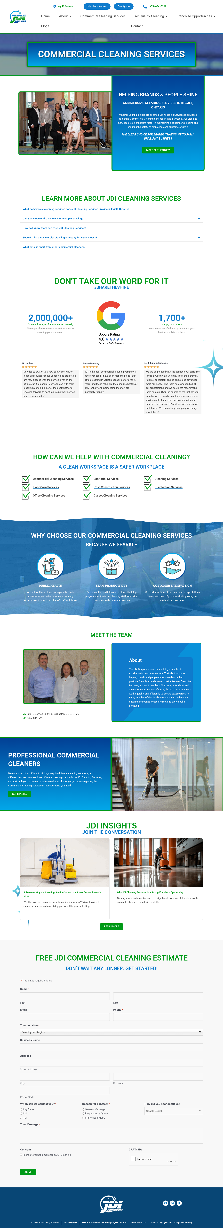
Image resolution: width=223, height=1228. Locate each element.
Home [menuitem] (45, 16)
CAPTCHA (135, 1149)
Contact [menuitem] (137, 26)
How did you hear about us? (162, 1103)
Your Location (29, 1025)
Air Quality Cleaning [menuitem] (149, 16)
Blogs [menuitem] (45, 26)
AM (25, 1113)
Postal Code (27, 1097)
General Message (95, 1109)
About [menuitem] (63, 16)
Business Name (30, 1040)
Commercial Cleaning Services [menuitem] (103, 16)
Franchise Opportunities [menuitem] (194, 16)
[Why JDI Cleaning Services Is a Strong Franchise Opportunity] (158, 862)
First (22, 1002)
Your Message (30, 1124)
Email (24, 1009)
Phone (118, 1009)
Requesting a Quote (96, 1113)
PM (25, 1117)
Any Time (28, 1109)
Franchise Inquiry (95, 1117)
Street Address (29, 1069)
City (22, 1083)
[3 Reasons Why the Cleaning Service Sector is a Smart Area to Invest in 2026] (64, 862)
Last (115, 1002)
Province (118, 1083)
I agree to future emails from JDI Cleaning (47, 1154)
